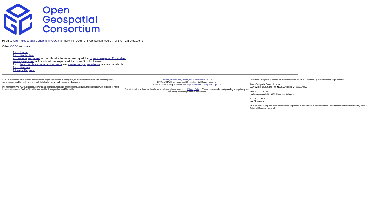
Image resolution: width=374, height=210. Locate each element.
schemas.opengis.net (26, 58)
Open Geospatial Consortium (108, 58)
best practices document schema (41, 64)
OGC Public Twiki (23, 55)
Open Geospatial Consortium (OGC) (36, 40)
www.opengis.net (23, 61)
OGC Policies (21, 67)
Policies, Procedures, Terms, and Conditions (182, 79)
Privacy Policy (193, 89)
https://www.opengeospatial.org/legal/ (204, 84)
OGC (208, 79)
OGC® (14, 46)
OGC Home (20, 52)
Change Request (24, 70)
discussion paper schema (84, 64)
